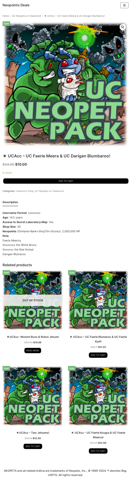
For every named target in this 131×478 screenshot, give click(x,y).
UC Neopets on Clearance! (26, 15)
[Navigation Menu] (124, 5)
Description (10, 202)
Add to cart (66, 181)
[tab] (10, 202)
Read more (32, 350)
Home (6, 15)
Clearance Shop (24, 191)
